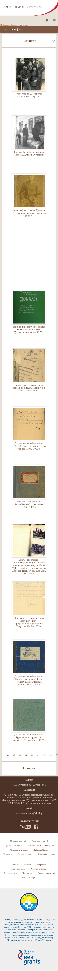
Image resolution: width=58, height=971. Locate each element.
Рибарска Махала (41, 850)
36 (50, 755)
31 (20, 755)
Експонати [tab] (29, 40)
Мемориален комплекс (19, 850)
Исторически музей (19, 25)
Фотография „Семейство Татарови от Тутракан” (29, 81)
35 (45, 755)
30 (14, 755)
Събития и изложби (39, 869)
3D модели (7, 854)
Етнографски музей (40, 841)
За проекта (41, 864)
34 (38, 755)
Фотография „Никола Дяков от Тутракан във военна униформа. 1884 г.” (29, 198)
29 (8, 755)
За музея (27, 864)
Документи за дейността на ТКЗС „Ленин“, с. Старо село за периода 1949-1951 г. (29, 431)
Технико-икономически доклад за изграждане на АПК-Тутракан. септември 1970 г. (29, 314)
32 (26, 755)
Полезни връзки (10, 873)
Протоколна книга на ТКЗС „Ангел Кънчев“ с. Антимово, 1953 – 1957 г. (29, 489)
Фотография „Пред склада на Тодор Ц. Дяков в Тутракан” (29, 140)
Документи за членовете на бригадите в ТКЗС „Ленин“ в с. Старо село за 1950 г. (29, 373)
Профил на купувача (46, 854)
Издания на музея (18, 869)
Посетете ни (27, 873)
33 (32, 755)
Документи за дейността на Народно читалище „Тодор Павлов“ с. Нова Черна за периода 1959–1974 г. (29, 664)
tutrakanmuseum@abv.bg (29, 813)
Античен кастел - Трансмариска (41, 845)
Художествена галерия (13, 845)
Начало (5, 25)
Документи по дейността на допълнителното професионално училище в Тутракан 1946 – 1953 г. (29, 606)
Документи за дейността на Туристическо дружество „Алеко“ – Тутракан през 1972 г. (29, 722)
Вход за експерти (29, 877)
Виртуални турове (25, 854)
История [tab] (29, 768)
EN (54, 20)
